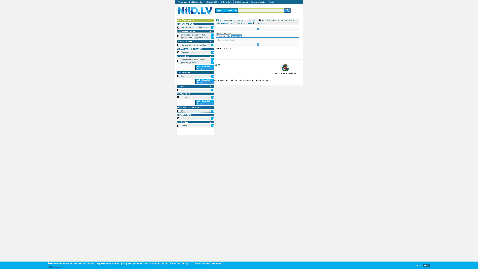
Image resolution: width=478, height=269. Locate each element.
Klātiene (183, 111)
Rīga (182, 76)
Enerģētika (184, 52)
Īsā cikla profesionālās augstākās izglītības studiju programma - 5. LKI (194, 36)
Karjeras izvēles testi (258, 2)
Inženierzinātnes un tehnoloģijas (193, 45)
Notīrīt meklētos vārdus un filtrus (232, 20)
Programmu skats (223, 36)
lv (181, 90)
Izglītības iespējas (195, 2)
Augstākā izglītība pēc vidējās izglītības (195, 27)
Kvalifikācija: (252, 20)
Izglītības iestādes (211, 2)
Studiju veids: (246, 23)
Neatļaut (419, 265)
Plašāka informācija (55, 267)
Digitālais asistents (242, 2)
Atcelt (199, 69)
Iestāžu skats (237, 36)
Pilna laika (184, 97)
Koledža (183, 125)
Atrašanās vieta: (227, 23)
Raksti (271, 2)
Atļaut (426, 265)
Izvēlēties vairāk (203, 66)
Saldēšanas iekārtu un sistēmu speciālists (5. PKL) (192, 61)
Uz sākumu (182, 2)
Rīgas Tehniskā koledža (226, 40)
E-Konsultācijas (226, 2)
